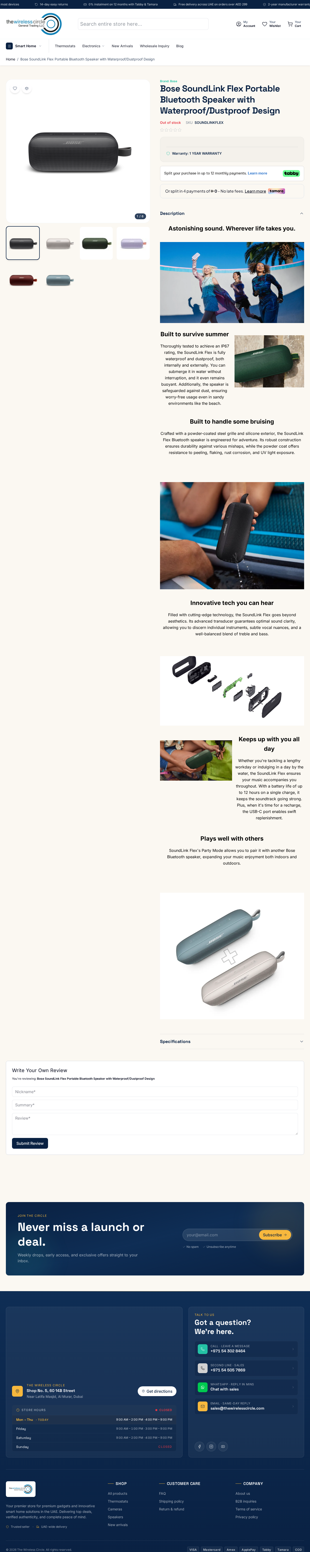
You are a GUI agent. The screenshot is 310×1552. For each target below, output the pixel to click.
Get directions (160, 1391)
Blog (180, 46)
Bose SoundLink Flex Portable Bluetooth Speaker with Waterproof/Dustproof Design (87, 59)
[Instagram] (211, 1446)
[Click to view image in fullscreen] (78, 151)
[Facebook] (199, 1446)
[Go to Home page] (34, 23)
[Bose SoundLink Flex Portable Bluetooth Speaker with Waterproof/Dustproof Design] (23, 243)
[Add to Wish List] (15, 88)
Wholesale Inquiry (154, 46)
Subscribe (272, 1234)
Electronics (91, 46)
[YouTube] (223, 1446)
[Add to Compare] (27, 88)
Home (10, 59)
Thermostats (65, 46)
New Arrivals (122, 46)
